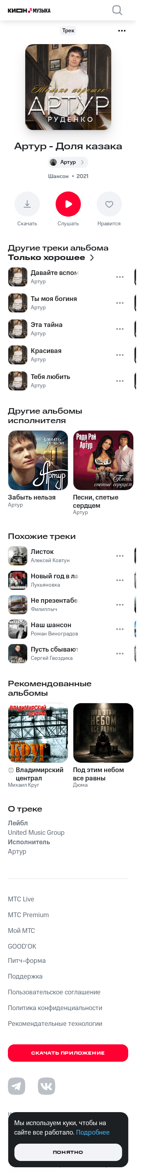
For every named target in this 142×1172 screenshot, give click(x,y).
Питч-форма (27, 961)
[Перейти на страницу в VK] (46, 1086)
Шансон (58, 176)
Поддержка (25, 976)
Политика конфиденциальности (55, 1008)
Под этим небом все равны (98, 774)
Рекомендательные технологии (55, 1024)
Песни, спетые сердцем (95, 501)
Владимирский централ (40, 774)
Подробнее (93, 1132)
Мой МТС (21, 931)
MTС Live (21, 899)
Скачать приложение (68, 1053)
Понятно (68, 1152)
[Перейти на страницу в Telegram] (16, 1086)
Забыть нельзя (32, 497)
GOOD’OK (22, 946)
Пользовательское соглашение (54, 992)
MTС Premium (28, 915)
